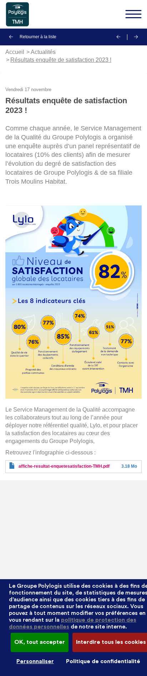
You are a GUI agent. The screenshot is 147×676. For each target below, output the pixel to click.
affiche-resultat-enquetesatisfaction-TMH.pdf (64, 466)
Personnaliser (35, 661)
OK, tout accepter (39, 642)
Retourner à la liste (37, 36)
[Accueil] (73, 14)
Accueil (14, 52)
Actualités (43, 52)
